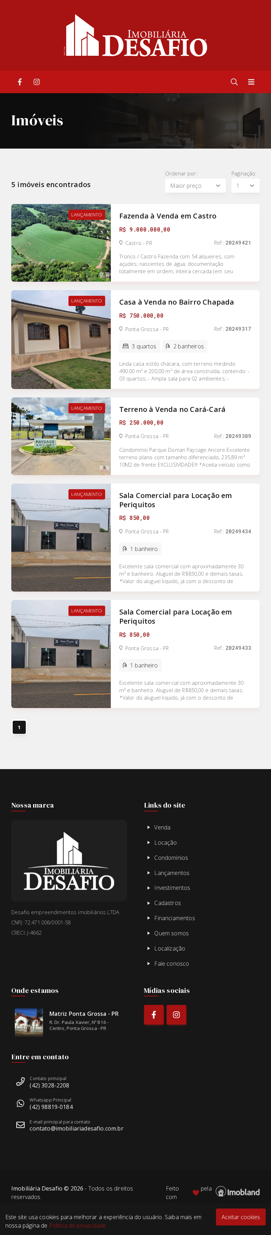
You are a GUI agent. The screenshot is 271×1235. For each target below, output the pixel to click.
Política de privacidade (77, 1225)
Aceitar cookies (241, 1217)
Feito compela (189, 1193)
